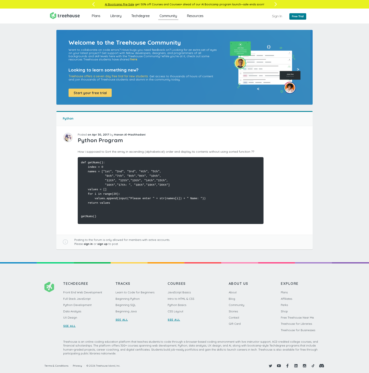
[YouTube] (279, 366)
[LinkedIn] (296, 366)
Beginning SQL (126, 305)
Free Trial (298, 16)
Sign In (277, 16)
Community (168, 16)
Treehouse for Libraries (296, 323)
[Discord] (322, 366)
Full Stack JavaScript (77, 298)
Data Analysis (72, 311)
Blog (232, 298)
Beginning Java (126, 311)
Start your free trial (90, 93)
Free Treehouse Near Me (297, 317)
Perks (284, 305)
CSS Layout (175, 311)
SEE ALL (69, 326)
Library (116, 16)
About (233, 292)
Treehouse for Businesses (298, 330)
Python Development (77, 305)
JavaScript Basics (179, 292)
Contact (234, 317)
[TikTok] (313, 366)
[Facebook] (287, 366)
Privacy (77, 365)
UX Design (70, 317)
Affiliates (286, 298)
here (133, 59)
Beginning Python (128, 298)
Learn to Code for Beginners (135, 292)
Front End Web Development (82, 292)
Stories (233, 311)
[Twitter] (270, 366)
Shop (284, 311)
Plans (96, 16)
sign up (102, 244)
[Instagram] (305, 366)
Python (68, 118)
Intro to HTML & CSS (181, 298)
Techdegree (140, 16)
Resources (195, 16)
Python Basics (177, 305)
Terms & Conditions (56, 365)
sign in (88, 244)
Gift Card (235, 323)
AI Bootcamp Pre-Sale (119, 4)
